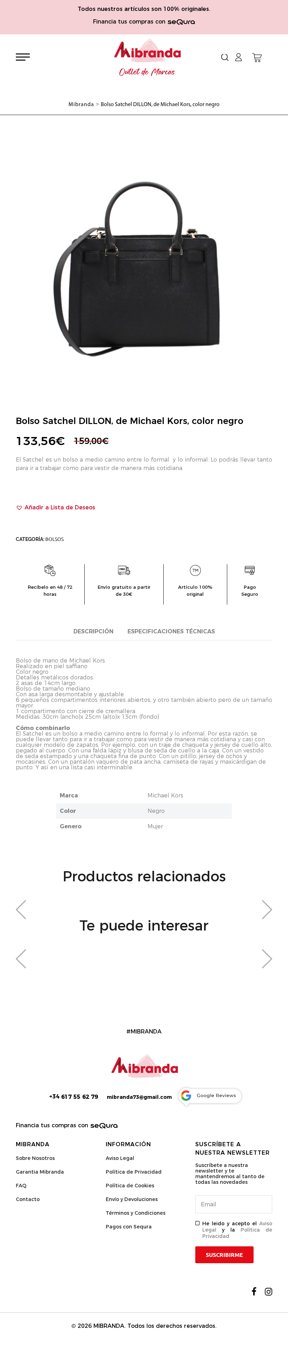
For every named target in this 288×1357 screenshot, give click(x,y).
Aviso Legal (120, 1158)
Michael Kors (165, 795)
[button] (55, 507)
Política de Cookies (130, 1185)
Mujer (155, 826)
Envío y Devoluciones (132, 1199)
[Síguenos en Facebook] (253, 1291)
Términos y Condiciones (135, 1213)
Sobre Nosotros (35, 1158)
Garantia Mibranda (40, 1172)
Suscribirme (224, 1255)
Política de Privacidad (134, 1172)
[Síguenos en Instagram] (268, 1291)
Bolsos (54, 539)
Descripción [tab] (93, 631)
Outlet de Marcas (147, 72)
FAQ (21, 1185)
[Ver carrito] (257, 57)
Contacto (28, 1199)
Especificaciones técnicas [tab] (171, 631)
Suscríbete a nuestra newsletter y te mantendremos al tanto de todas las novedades (229, 1173)
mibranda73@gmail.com (139, 1097)
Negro (156, 811)
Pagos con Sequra (129, 1227)
